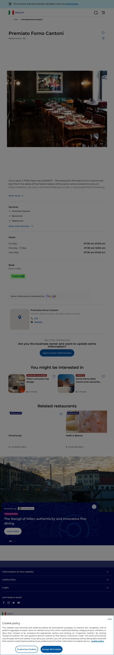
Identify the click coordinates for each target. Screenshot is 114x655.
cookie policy (97, 641)
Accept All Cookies (51, 649)
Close (110, 619)
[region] (57, 635)
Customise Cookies (26, 649)
